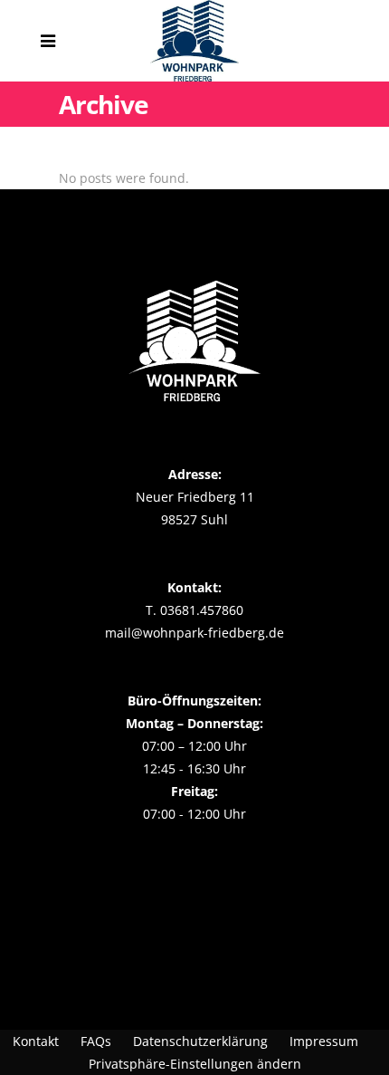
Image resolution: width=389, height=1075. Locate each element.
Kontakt (36, 1041)
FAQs (96, 1041)
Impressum (323, 1041)
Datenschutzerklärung (200, 1041)
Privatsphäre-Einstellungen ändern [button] (195, 1063)
